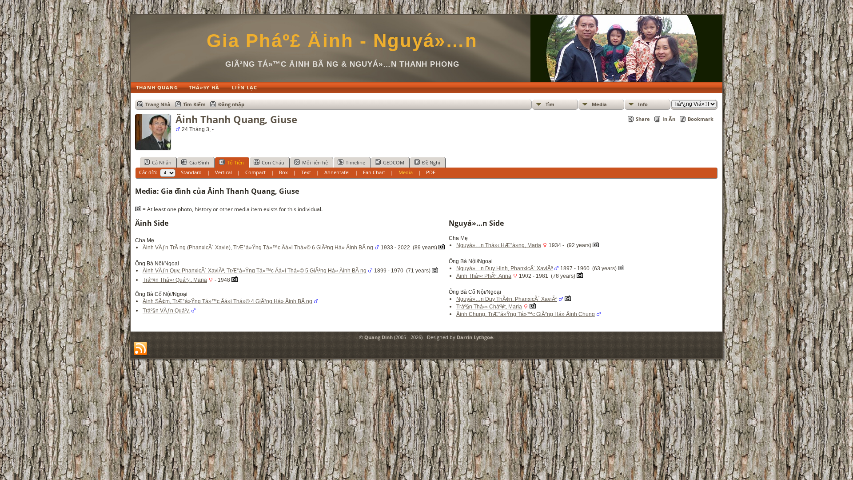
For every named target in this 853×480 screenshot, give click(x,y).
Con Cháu (273, 162)
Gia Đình (199, 162)
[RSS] (140, 349)
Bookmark (700, 119)
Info (643, 104)
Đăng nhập (231, 104)
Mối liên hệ (315, 162)
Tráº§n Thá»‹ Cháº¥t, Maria (489, 307)
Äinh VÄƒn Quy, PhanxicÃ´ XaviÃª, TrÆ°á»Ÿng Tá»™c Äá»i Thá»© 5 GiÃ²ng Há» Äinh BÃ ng (255, 271)
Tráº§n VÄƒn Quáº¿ (166, 311)
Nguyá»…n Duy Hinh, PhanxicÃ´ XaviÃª (504, 268)
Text (306, 172)
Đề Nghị (431, 162)
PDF (430, 172)
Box (283, 172)
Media (599, 104)
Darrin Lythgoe (475, 337)
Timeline (355, 162)
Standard (191, 172)
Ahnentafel (337, 172)
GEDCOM (393, 162)
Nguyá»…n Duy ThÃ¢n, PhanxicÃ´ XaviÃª (506, 299)
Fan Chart (374, 172)
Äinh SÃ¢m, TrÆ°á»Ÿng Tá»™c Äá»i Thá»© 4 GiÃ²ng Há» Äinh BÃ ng (227, 301)
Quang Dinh (378, 337)
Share (643, 119)
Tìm (550, 104)
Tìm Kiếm (194, 104)
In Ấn (668, 119)
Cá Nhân (161, 162)
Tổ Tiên (235, 162)
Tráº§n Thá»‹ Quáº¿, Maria (175, 280)
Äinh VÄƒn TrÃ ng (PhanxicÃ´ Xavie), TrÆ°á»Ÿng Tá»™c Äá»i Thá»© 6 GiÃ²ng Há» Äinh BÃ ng (258, 247)
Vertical (223, 172)
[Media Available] (441, 247)
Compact (255, 172)
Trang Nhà (158, 104)
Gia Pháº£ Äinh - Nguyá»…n (342, 40)
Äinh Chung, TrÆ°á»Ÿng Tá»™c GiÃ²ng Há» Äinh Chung (525, 314)
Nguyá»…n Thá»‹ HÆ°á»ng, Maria (498, 245)
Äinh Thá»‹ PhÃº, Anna (483, 276)
